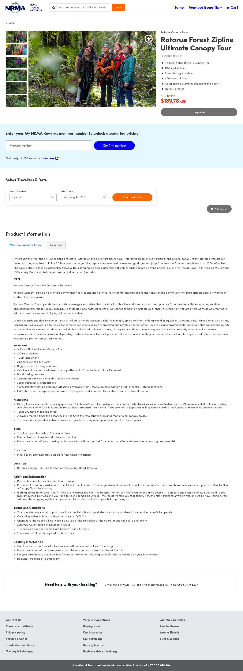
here (34, 481)
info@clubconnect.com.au (152, 584)
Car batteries (169, 626)
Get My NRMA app (19, 651)
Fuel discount (169, 638)
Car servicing (92, 638)
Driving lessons (94, 645)
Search (118, 7)
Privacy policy (15, 632)
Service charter (17, 638)
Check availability (132, 197)
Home (11, 23)
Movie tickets (169, 632)
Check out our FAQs (117, 584)
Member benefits (172, 620)
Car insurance (93, 632)
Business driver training (100, 651)
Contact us (13, 620)
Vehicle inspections (96, 620)
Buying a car (91, 626)
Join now (48, 158)
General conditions (19, 626)
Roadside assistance (20, 645)
